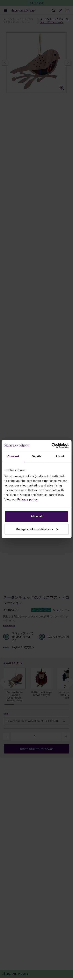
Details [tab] (36, 456)
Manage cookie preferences (34, 529)
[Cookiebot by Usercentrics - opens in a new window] (52, 445)
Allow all (36, 516)
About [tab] (59, 456)
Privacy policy (27, 499)
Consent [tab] (13, 456)
